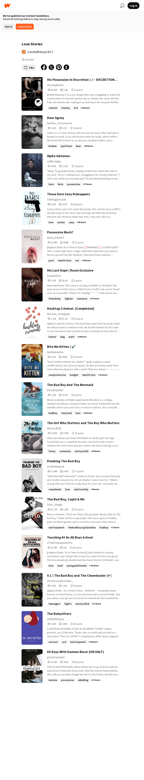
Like (31, 67)
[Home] (60, 5)
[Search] (122, 5)
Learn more (25, 26)
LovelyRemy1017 (40, 52)
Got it (8, 26)
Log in (133, 5)
